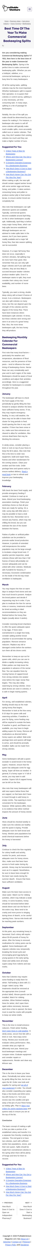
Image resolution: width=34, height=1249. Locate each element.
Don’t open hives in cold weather (15, 1031)
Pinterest (26, 1242)
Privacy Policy (10, 1245)
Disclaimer (24, 1245)
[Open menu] (29, 9)
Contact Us (16, 1242)
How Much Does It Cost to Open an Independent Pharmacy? (8, 1210)
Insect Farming (16, 24)
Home (7, 21)
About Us (24, 1239)
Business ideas (15, 21)
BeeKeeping (27, 24)
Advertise (7, 1242)
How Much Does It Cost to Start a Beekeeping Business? (26, 1210)
